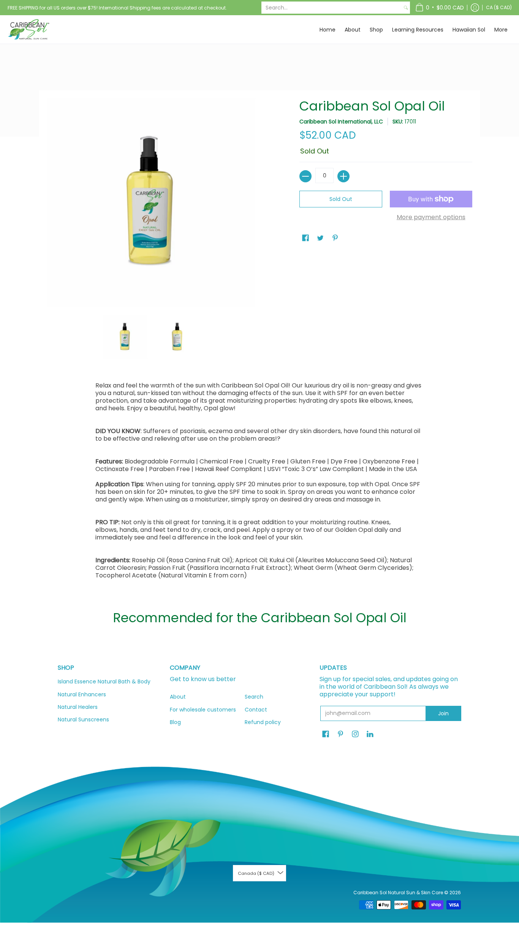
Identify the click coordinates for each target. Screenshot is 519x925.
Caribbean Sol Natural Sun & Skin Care (398, 892)
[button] (439, 7)
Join (443, 713)
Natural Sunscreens (83, 719)
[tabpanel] (259, 482)
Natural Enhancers (82, 694)
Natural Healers (78, 707)
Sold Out (340, 199)
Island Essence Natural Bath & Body (104, 681)
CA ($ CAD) (499, 7)
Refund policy (263, 722)
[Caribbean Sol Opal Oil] (125, 337)
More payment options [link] (431, 217)
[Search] (406, 8)
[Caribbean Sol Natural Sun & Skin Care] (28, 29)
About (178, 696)
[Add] (343, 176)
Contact (256, 709)
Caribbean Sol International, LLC (341, 121)
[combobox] (331, 8)
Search (254, 696)
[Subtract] (305, 176)
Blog (175, 722)
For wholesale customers (203, 709)
